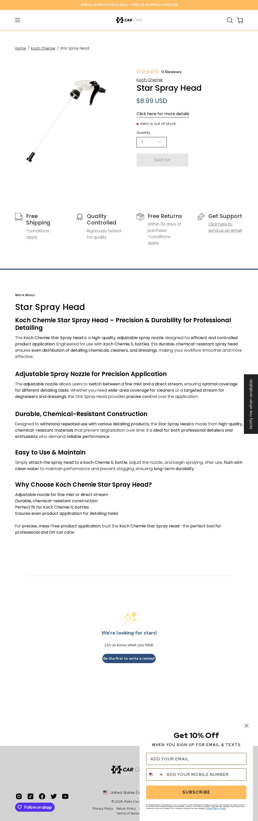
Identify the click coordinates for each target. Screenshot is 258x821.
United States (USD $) (129, 792)
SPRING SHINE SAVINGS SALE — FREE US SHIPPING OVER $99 (129, 5)
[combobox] (155, 774)
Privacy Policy (103, 808)
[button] (229, 20)
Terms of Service (128, 813)
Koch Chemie (43, 48)
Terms (223, 808)
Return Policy (126, 808)
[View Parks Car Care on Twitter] (53, 796)
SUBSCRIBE (196, 792)
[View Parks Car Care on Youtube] (65, 796)
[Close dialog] (246, 725)
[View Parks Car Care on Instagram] (19, 796)
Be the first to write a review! (129, 658)
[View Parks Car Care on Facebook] (42, 796)
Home (20, 48)
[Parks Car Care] (129, 20)
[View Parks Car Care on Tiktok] (30, 796)
